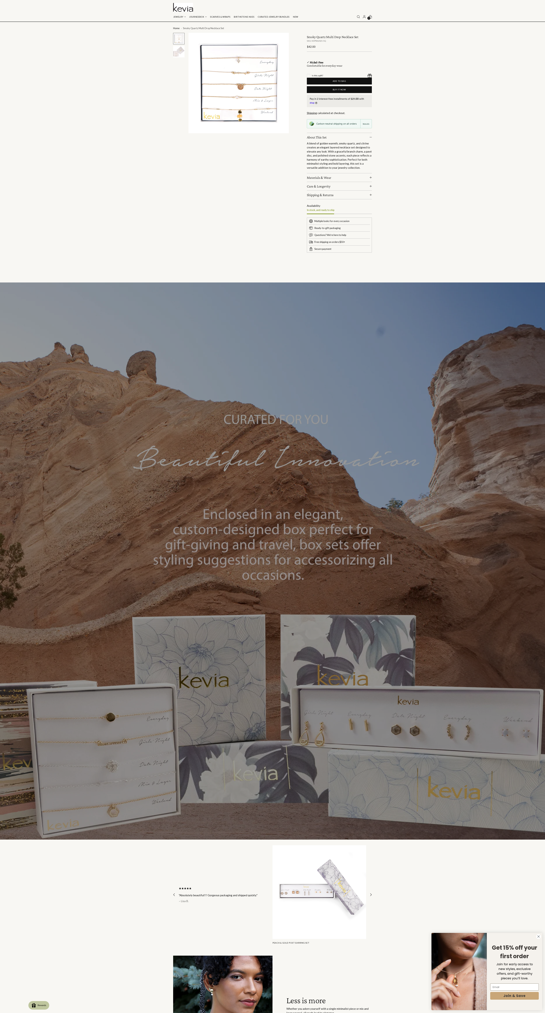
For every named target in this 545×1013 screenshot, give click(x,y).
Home (176, 28)
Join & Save (514, 995)
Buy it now (339, 89)
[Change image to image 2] (179, 51)
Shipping (312, 113)
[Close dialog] (538, 936)
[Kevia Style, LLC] (183, 7)
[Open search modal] (358, 17)
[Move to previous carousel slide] (362, 272)
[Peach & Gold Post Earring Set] (319, 892)
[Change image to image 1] (179, 38)
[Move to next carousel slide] (369, 272)
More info (366, 124)
